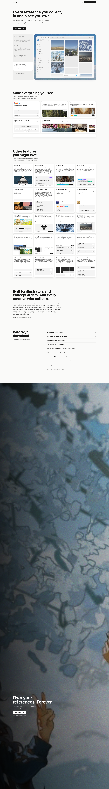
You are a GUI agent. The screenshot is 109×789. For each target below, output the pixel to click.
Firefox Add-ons (18, 113)
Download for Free (90, 2)
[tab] (23, 39)
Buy (82, 2)
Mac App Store (17, 115)
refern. (15, 2)
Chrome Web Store (18, 110)
